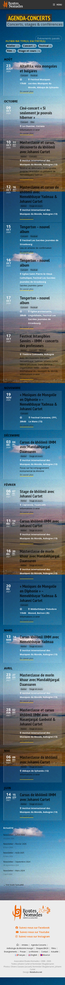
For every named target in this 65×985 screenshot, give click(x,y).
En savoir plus (26, 91)
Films (53, 948)
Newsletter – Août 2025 (13, 852)
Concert (29, 45)
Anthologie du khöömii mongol (20, 948)
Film (11, 51)
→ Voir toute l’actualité (13, 884)
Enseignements (10, 951)
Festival (45, 45)
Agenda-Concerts (38, 945)
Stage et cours (29, 51)
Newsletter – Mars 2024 (14, 870)
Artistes (25, 945)
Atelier (13, 45)
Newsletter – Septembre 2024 (16, 861)
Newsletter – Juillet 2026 (14, 834)
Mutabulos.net (36, 972)
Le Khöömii (33, 951)
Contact (44, 951)
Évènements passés (48, 38)
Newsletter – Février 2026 (14, 843)
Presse (23, 951)
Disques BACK (42, 948)
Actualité (54, 951)
